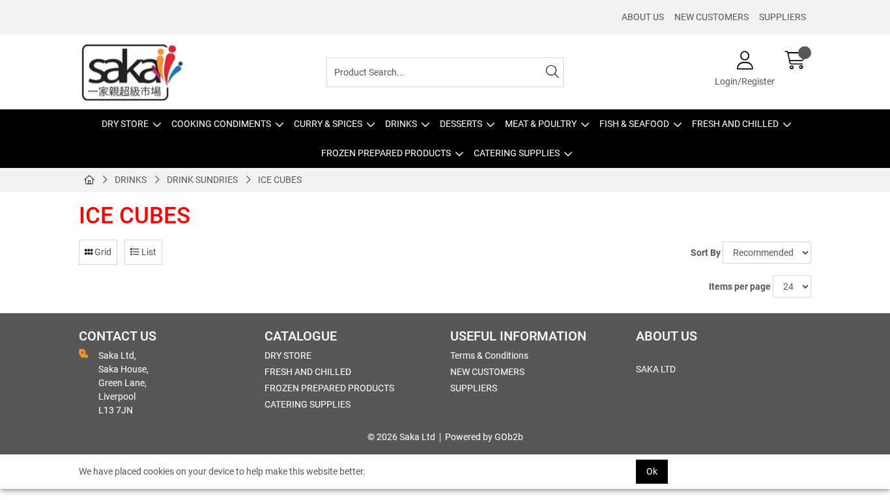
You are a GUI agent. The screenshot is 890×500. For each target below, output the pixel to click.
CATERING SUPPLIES (517, 153)
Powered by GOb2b (484, 437)
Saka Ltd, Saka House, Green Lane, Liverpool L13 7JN (123, 382)
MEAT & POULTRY (541, 123)
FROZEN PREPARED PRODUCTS (386, 153)
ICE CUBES (280, 179)
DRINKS (401, 123)
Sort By (706, 252)
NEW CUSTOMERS (711, 17)
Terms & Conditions (489, 355)
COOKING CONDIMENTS (221, 123)
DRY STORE (125, 123)
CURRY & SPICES (328, 123)
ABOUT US (643, 17)
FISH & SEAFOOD (634, 123)
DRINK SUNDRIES (202, 179)
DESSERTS (461, 123)
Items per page (740, 286)
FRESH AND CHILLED (735, 123)
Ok (651, 471)
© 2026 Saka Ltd (401, 437)
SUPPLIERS (782, 17)
